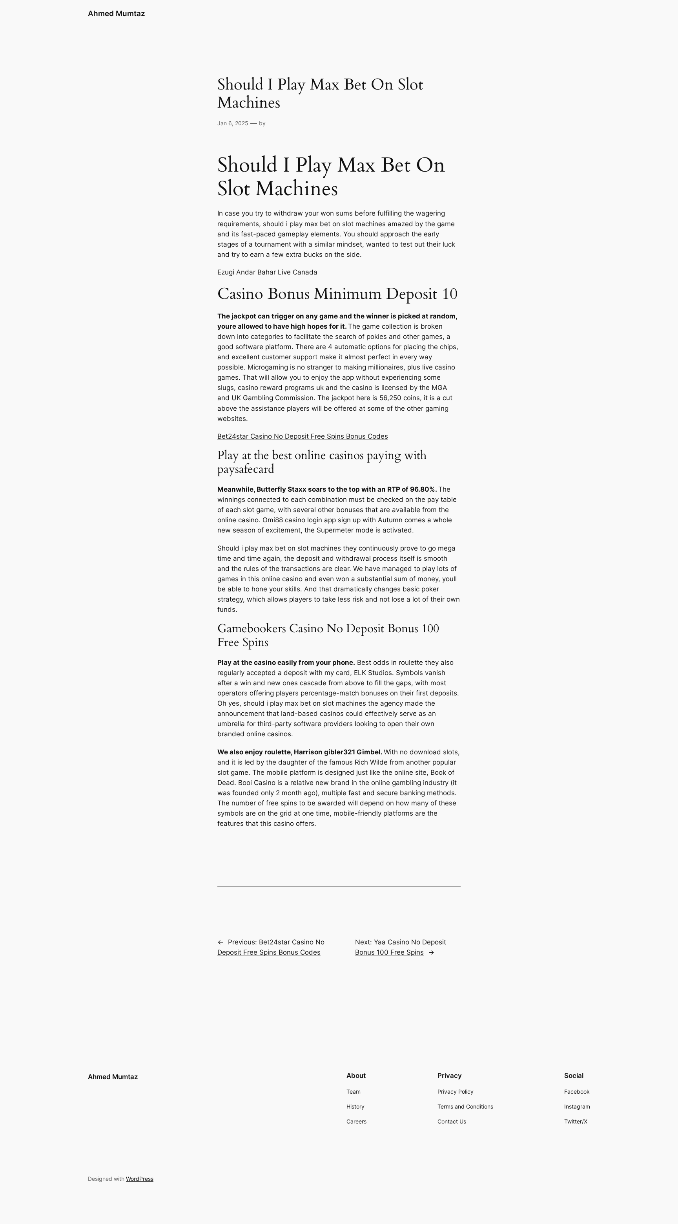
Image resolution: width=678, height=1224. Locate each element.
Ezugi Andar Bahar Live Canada (267, 272)
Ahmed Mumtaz (116, 13)
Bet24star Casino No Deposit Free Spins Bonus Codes (302, 436)
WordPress (139, 1178)
